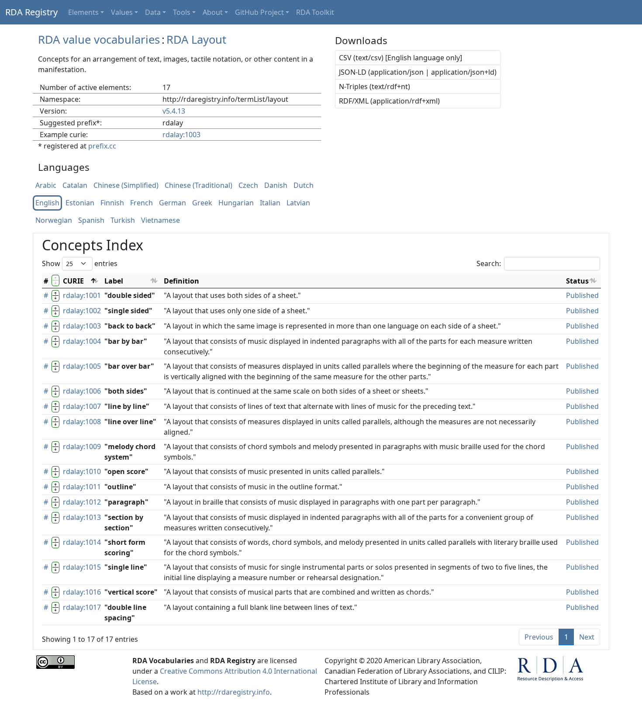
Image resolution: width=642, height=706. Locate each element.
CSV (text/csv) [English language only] (400, 57)
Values (122, 12)
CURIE (73, 281)
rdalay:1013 (82, 517)
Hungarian (236, 203)
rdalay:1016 (82, 592)
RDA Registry (31, 12)
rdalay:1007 (82, 406)
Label (113, 281)
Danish (275, 185)
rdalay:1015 (82, 567)
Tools (181, 12)
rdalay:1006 (82, 391)
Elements (83, 12)
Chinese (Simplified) (126, 185)
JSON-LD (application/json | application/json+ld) (418, 72)
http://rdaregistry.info (233, 692)
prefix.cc (102, 146)
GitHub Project (259, 12)
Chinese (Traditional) (198, 185)
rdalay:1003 (181, 134)
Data (153, 12)
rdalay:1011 (82, 486)
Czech (248, 185)
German (172, 203)
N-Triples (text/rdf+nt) (374, 86)
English (47, 203)
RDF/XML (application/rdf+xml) (389, 101)
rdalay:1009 (82, 446)
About (213, 12)
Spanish (91, 220)
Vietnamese (160, 220)
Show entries (79, 263)
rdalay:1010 (82, 471)
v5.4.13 (173, 111)
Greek (202, 203)
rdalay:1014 (82, 542)
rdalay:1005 (82, 366)
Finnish (112, 203)
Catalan (74, 185)
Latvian (298, 203)
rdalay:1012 (82, 502)
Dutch (303, 185)
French (141, 203)
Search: (488, 263)
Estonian (80, 203)
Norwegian (53, 220)
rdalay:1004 (82, 341)
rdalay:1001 (82, 295)
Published (582, 295)
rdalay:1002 (82, 310)
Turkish (122, 220)
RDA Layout (196, 39)
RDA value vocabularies (99, 39)
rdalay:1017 (82, 607)
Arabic (45, 185)
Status (577, 281)
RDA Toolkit (315, 12)
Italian (270, 203)
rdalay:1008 (82, 421)
